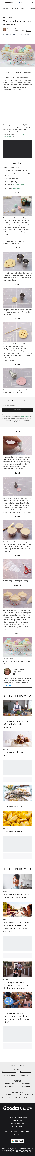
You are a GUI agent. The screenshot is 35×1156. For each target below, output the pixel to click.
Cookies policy (17, 1129)
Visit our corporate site (24, 1149)
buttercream (17, 188)
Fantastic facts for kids (9, 1075)
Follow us (19, 72)
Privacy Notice (25, 416)
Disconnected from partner (26, 1097)
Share (7, 72)
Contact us (17, 1120)
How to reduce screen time (9, 1072)
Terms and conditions (17, 1123)
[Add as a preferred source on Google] (17, 1141)
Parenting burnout (9, 1094)
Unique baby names (18, 8)
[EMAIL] (14, 674)
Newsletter (29, 72)
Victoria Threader (15, 29)
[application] (17, 148)
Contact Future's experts (17, 1117)
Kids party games (25, 1075)
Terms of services (23, 415)
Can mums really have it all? (9, 1097)
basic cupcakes (18, 185)
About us (17, 1114)
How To (10, 17)
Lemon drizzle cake (9, 1083)
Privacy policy (17, 1126)
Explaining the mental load (26, 1094)
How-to (28, 31)
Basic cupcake (9, 1086)
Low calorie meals (26, 1086)
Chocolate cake (26, 1083)
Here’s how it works (19, 36)
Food (4, 17)
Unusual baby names (25, 1072)
